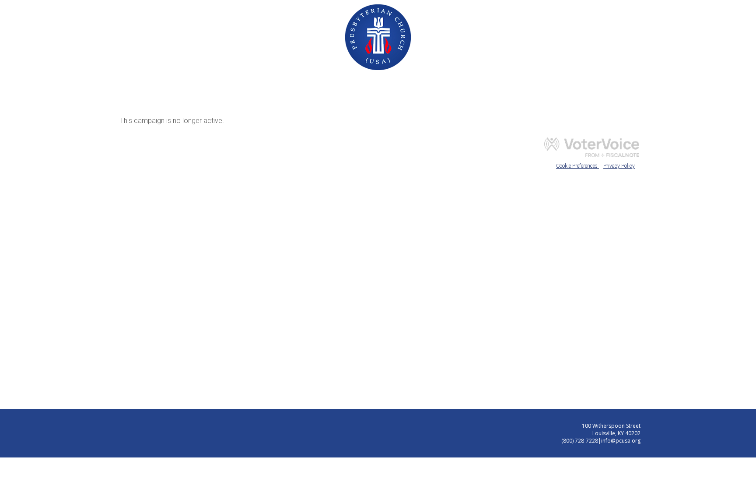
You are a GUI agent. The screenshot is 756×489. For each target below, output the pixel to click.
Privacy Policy (619, 166)
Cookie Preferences (577, 166)
